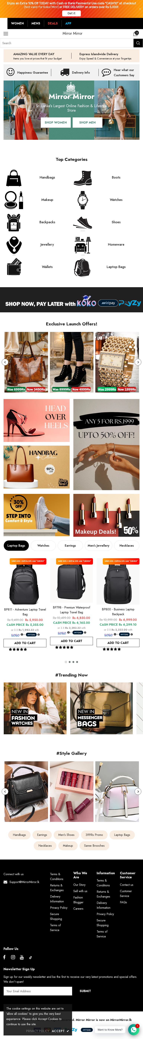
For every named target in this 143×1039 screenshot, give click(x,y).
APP (68, 23)
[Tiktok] (30, 957)
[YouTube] (21, 957)
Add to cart (25, 643)
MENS (35, 23)
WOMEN (17, 23)
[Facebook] (4, 957)
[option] (26, 362)
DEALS (53, 23)
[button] (18, 649)
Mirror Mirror (72, 33)
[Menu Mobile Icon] (6, 33)
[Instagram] (13, 957)
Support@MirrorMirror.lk (24, 882)
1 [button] (66, 662)
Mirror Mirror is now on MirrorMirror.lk (104, 1020)
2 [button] (70, 662)
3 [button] (73, 662)
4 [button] (77, 662)
